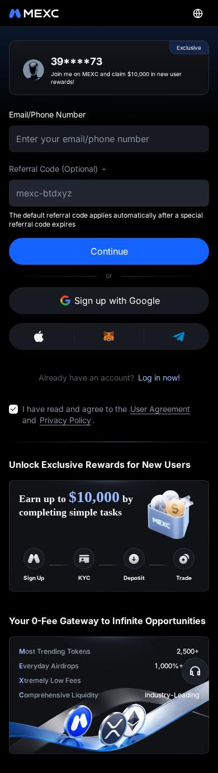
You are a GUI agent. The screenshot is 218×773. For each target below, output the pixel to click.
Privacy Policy (65, 420)
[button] (195, 671)
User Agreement (160, 409)
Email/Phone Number (47, 114)
